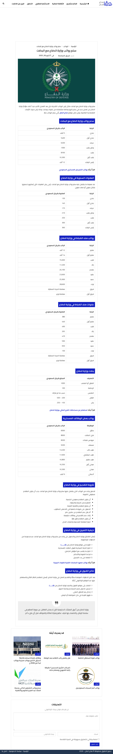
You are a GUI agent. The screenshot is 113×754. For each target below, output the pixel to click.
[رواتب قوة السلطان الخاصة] (85, 646)
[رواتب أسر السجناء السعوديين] (85, 676)
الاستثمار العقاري (42, 3)
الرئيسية (83, 3)
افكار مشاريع (72, 3)
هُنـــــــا (63, 544)
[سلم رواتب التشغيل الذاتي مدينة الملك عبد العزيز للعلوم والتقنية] (27, 676)
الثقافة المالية (58, 3)
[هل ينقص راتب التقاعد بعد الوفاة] (56, 646)
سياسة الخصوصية (15, 751)
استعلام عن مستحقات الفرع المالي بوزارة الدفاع (68, 410)
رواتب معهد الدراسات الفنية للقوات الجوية (70, 562)
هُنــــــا (51, 585)
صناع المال (64, 112)
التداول (30, 3)
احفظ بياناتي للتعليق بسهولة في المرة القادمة (78, 739)
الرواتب (97, 654)
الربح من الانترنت (18, 3)
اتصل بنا (4, 751)
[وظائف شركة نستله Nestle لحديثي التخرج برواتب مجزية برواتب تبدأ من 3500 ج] (27, 646)
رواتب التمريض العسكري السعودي (73, 169)
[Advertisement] (56, 24)
